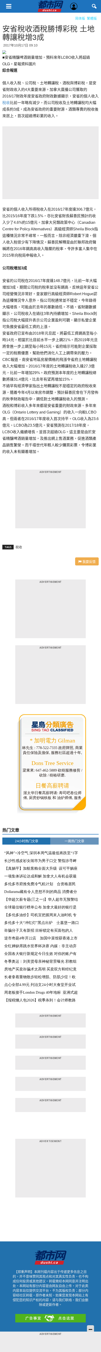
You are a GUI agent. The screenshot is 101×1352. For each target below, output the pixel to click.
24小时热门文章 (26, 841)
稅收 (6, 103)
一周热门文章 (74, 841)
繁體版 (92, 18)
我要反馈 (89, 561)
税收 (19, 547)
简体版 (80, 18)
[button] (94, 6)
